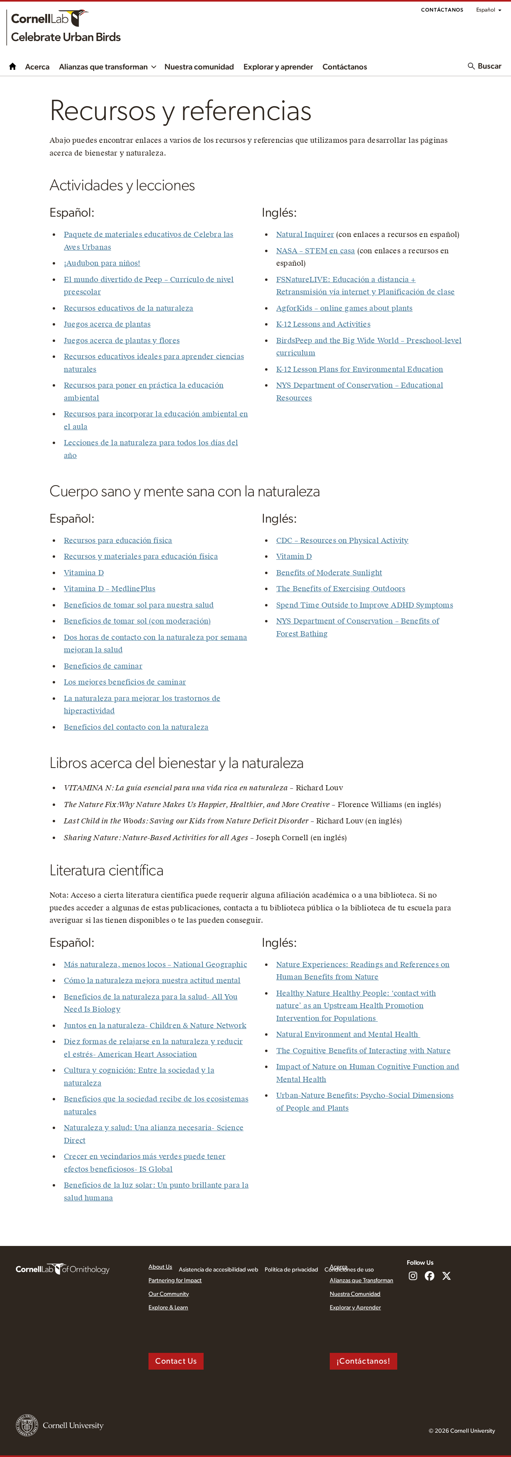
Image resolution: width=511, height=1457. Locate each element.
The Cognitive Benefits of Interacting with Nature (363, 1050)
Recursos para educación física (118, 540)
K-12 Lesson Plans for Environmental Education (359, 369)
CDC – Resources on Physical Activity (342, 540)
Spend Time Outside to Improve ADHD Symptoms (364, 605)
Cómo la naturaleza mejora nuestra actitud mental (152, 980)
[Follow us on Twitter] (446, 1276)
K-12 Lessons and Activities (323, 324)
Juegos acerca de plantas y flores (122, 340)
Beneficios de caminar (103, 666)
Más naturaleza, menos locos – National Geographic (155, 964)
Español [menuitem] (485, 10)
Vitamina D (84, 572)
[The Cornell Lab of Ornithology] (63, 1268)
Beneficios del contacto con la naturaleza (136, 727)
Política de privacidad (291, 1270)
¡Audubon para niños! (102, 263)
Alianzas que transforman (103, 67)
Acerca (37, 67)
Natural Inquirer (305, 234)
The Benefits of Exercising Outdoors (340, 588)
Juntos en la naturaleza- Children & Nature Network (155, 1025)
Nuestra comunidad (199, 67)
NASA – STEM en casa (315, 250)
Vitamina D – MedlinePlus (109, 588)
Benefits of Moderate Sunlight (329, 572)
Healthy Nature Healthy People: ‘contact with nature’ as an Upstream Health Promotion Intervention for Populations (356, 1006)
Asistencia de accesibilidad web (218, 1270)
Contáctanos (442, 10)
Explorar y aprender (278, 67)
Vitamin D (294, 556)
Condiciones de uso (349, 1270)
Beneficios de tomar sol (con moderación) (137, 621)
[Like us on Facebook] (430, 1276)
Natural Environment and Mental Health (348, 1034)
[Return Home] (63, 27)
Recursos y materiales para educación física (141, 556)
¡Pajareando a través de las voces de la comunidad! (12, 66)
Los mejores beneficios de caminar (125, 682)
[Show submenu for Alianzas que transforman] (153, 66)
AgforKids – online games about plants (344, 308)
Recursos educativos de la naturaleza (128, 308)
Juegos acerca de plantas (107, 324)
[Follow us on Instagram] (413, 1276)
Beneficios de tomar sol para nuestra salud (139, 605)
